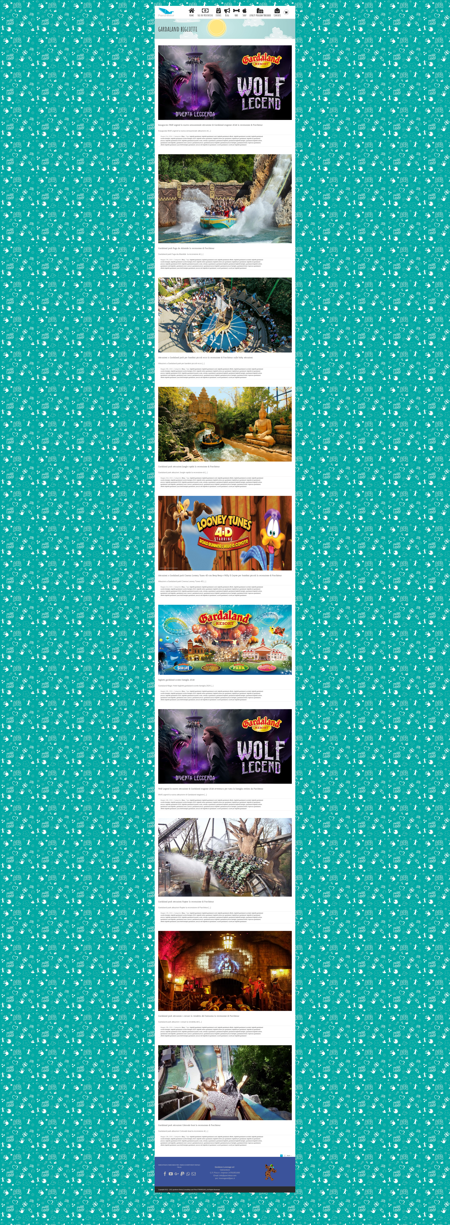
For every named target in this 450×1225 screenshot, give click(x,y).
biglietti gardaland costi (209, 136)
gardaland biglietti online (254, 140)
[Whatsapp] (188, 1174)
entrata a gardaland (209, 140)
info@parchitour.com (227, 1176)
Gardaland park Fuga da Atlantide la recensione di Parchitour (186, 248)
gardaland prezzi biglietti (212, 143)
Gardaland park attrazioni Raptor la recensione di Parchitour (186, 901)
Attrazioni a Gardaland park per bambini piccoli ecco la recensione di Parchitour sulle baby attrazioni (205, 357)
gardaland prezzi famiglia (228, 143)
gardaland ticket (242, 143)
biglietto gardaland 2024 (173, 140)
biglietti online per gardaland (222, 138)
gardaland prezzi (197, 143)
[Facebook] (165, 1174)
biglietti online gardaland (204, 138)
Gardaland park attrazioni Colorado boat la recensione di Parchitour (189, 1125)
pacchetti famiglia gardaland (186, 145)
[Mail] (194, 1174)
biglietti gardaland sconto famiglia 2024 (183, 138)
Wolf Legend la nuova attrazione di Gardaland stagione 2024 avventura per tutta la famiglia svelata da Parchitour (210, 788)
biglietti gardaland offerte (225, 136)
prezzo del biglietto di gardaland (206, 145)
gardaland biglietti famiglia (237, 140)
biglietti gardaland (195, 136)
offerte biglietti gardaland (168, 145)
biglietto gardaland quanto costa (192, 140)
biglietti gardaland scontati (242, 136)
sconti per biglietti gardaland (237, 145)
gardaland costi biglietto (168, 143)
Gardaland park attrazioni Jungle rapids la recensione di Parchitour (189, 466)
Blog (183, 136)
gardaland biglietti (222, 140)
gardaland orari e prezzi (184, 143)
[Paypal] (182, 1174)
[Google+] (177, 1174)
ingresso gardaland (254, 143)
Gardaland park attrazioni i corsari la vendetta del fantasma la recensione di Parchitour (198, 1016)
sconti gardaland (222, 145)
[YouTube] (171, 1174)
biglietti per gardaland (239, 138)
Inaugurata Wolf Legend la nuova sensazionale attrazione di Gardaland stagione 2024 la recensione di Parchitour (210, 125)
